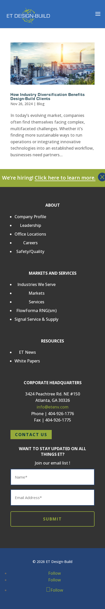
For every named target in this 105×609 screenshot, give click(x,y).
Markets (37, 293)
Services (36, 302)
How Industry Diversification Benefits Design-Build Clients (47, 96)
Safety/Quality (30, 251)
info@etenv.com (53, 407)
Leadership (30, 225)
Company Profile (30, 216)
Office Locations (30, 234)
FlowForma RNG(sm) (36, 310)
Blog (41, 103)
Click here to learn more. (65, 177)
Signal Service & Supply (36, 319)
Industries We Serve (36, 284)
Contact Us (31, 434)
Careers (30, 243)
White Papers (27, 361)
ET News (27, 352)
